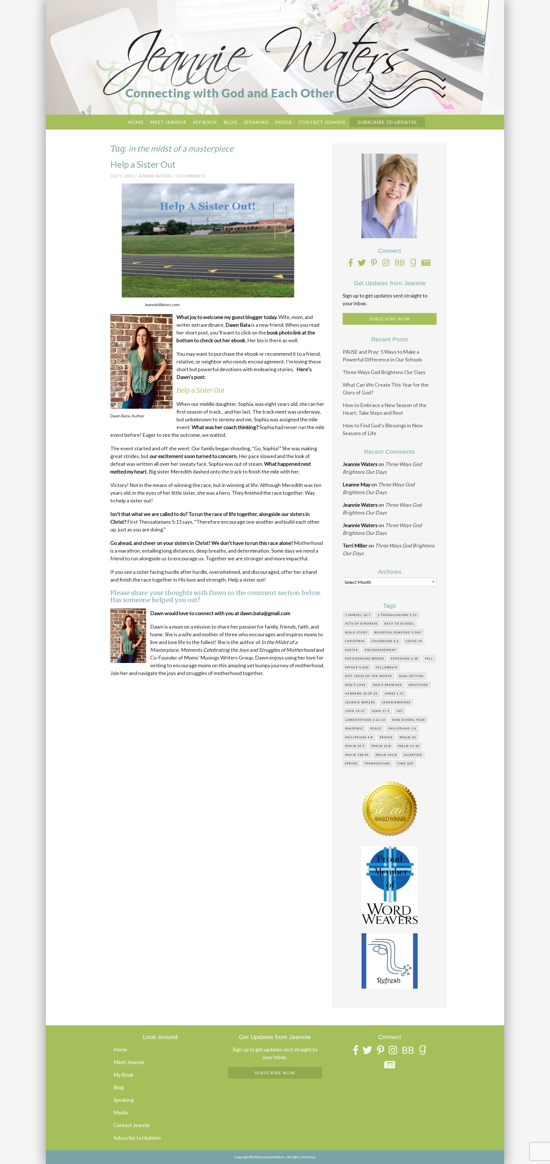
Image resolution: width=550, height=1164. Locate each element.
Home (136, 122)
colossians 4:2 (385, 641)
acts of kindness (361, 623)
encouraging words (364, 658)
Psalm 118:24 (357, 754)
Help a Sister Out (143, 164)
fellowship (387, 667)
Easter (351, 650)
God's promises (387, 684)
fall (429, 658)
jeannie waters (360, 702)
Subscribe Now (390, 318)
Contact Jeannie (322, 122)
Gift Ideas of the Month (368, 676)
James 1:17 (394, 693)
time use (405, 763)
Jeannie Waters (155, 175)
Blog (230, 122)
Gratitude (418, 684)
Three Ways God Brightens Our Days (384, 372)
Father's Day (357, 667)
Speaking (256, 122)
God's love (355, 684)
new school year (408, 719)
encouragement (380, 650)
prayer (386, 737)
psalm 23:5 (355, 746)
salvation (413, 754)
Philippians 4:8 (359, 737)
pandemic (354, 728)
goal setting (411, 676)
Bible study (356, 632)
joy (399, 711)
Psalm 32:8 (381, 746)
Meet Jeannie (168, 122)
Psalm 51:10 (408, 746)
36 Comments (190, 175)
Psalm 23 (408, 737)
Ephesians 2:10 (404, 658)
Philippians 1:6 (402, 728)
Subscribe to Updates (387, 122)
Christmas (355, 641)
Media (283, 122)
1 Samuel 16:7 (358, 615)
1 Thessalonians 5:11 (397, 615)
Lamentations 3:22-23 (365, 719)
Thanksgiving (377, 763)
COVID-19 (414, 641)
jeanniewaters (396, 702)
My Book (205, 122)
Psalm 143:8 (386, 754)
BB (400, 262)
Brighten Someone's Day (397, 632)
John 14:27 (355, 711)
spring (351, 763)
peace (376, 728)
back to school (399, 623)
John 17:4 (381, 711)
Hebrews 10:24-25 (361, 693)
